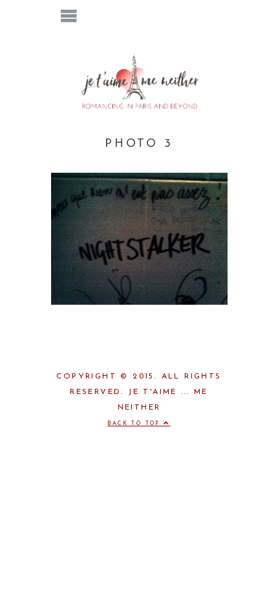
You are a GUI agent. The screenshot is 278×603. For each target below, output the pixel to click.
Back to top (135, 423)
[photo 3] (139, 302)
